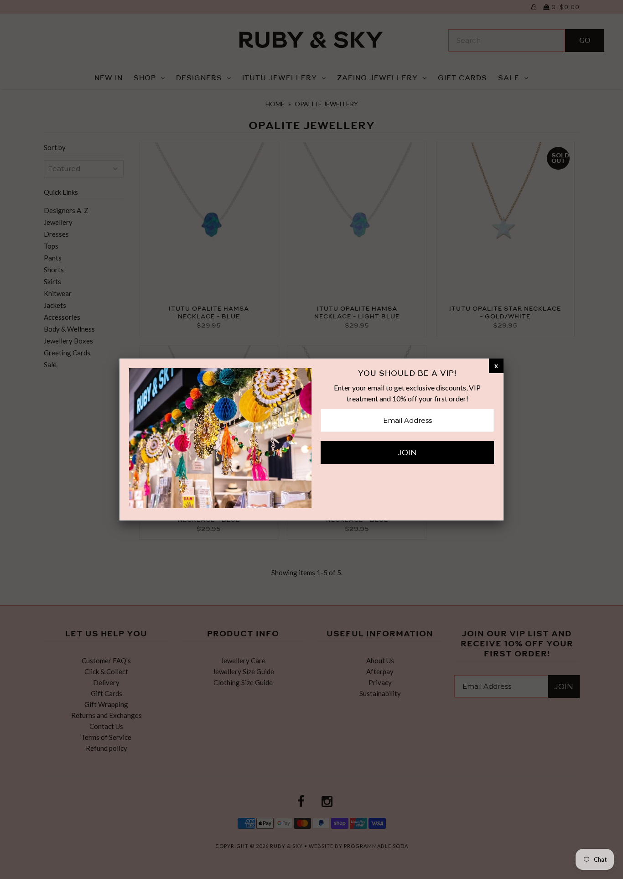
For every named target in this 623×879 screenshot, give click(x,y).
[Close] (496, 365)
